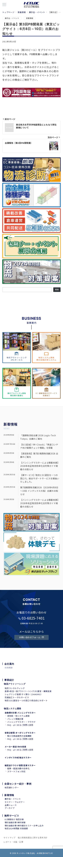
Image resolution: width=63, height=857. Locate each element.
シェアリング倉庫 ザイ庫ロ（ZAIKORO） (24, 694)
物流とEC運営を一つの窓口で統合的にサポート (26, 700)
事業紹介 (9, 679)
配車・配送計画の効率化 (18, 768)
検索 (57, 289)
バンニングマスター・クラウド (21, 721)
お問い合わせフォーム (30, 637)
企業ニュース (11, 805)
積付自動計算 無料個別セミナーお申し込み (24, 825)
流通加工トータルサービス (17, 697)
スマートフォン (14, 771)
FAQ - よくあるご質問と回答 (20, 725)
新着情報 (29, 18)
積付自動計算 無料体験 (15, 822)
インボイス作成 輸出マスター (18, 757)
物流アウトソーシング (15, 684)
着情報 (12, 424)
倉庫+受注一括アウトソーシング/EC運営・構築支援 (28, 691)
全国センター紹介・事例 (18, 783)
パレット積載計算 (15, 718)
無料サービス (11, 815)
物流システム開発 (12, 708)
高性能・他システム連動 (18, 715)
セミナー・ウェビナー (15, 802)
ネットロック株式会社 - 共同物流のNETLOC (35, 853)
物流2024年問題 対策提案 (16, 828)
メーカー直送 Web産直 (15, 746)
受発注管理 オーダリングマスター (20, 732)
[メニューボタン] (4, 4)
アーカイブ (10, 808)
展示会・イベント (12, 18)
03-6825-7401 (33, 618)
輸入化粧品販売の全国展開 (19, 735)
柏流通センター (12, 787)
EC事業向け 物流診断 (14, 819)
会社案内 (9, 663)
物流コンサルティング (15, 688)
